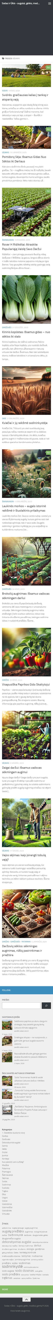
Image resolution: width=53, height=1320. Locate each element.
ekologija (30, 1249)
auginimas (29, 1232)
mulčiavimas (37, 1256)
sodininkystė (12, 1266)
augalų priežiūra (13, 1231)
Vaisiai (4, 1201)
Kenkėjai (5, 1159)
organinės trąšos (8, 1260)
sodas (15, 1263)
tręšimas (7, 1277)
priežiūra (6, 1263)
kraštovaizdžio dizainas (11, 1256)
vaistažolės (16, 1278)
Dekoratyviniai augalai (11, 1142)
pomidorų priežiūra (37, 1260)
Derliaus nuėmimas (26, 1246)
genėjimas (39, 1249)
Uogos (5, 1197)
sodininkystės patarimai (31, 1267)
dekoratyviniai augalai (16, 1241)
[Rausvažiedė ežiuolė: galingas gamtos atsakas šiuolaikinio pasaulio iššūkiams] (7, 1057)
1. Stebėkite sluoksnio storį (13, 1133)
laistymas (26, 1256)
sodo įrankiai (25, 1275)
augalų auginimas (31, 1228)
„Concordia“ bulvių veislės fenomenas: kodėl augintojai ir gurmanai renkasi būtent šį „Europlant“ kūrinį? (32, 1093)
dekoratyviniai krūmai (40, 1242)
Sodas (5, 91)
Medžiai (5, 1165)
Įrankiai (5, 1155)
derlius (37, 1245)
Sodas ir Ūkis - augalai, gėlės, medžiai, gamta (21, 3)
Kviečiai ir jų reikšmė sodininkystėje (24, 423)
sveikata (45, 1275)
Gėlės (4, 1149)
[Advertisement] (26, 27)
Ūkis (4, 418)
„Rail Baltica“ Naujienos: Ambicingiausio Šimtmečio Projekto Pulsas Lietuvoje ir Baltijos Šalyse (30, 1109)
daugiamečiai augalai (11, 1238)
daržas (4, 1235)
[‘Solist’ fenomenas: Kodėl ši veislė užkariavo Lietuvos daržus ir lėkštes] (7, 1081)
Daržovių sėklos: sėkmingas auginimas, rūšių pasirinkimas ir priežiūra (22, 950)
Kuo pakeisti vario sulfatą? (13, 1162)
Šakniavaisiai (8, 240)
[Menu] (49, 3)
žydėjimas (36, 1278)
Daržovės (6, 327)
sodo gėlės (39, 1271)
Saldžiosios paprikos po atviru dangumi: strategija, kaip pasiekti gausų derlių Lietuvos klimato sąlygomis (30, 1024)
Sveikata (5, 1188)
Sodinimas (6, 1184)
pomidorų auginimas (22, 1260)
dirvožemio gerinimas (9, 1249)
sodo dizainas (24, 1270)
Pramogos (6, 1172)
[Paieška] (46, 1005)
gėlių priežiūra (7, 1253)
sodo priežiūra (11, 1274)
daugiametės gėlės (40, 1235)
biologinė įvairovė (40, 1232)
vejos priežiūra (26, 1278)
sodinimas (24, 1263)
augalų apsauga (18, 1228)
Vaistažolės (7, 1210)
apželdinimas (6, 1228)
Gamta (5, 1146)
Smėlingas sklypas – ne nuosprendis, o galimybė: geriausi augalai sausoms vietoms (30, 1040)
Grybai (4, 1152)
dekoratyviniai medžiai (10, 1246)
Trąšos (5, 1191)
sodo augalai (8, 1270)
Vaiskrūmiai (7, 1204)
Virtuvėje (6, 1214)
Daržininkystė (15, 1235)
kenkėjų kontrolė (28, 1252)
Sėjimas (5, 152)
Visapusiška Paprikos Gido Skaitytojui (26, 684)
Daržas (5, 680)
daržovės (28, 1235)
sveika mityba (35, 1274)
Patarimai (26, 942)
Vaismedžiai (7, 1207)
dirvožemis (22, 1249)
